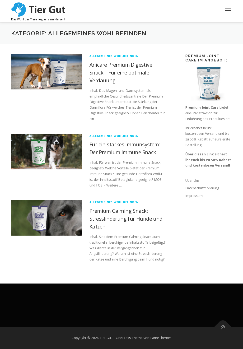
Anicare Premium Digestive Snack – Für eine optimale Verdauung (120, 72)
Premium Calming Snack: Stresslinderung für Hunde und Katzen (126, 218)
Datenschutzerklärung (202, 188)
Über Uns (192, 180)
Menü (228, 9)
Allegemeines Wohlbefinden (114, 56)
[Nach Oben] (223, 326)
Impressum (194, 195)
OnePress (123, 337)
